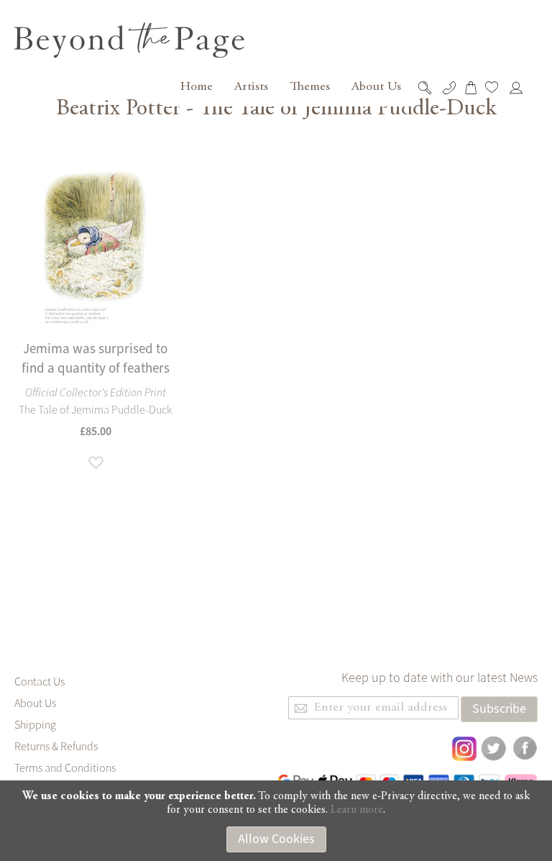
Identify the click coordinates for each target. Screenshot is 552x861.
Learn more (357, 810)
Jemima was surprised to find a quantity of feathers (96, 359)
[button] (95, 463)
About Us (35, 703)
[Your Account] (520, 87)
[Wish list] (495, 87)
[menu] (289, 87)
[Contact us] (451, 87)
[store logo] (130, 40)
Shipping (35, 725)
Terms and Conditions (65, 768)
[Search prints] (428, 87)
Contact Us (39, 682)
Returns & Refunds (56, 747)
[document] (276, 821)
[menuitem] (194, 87)
